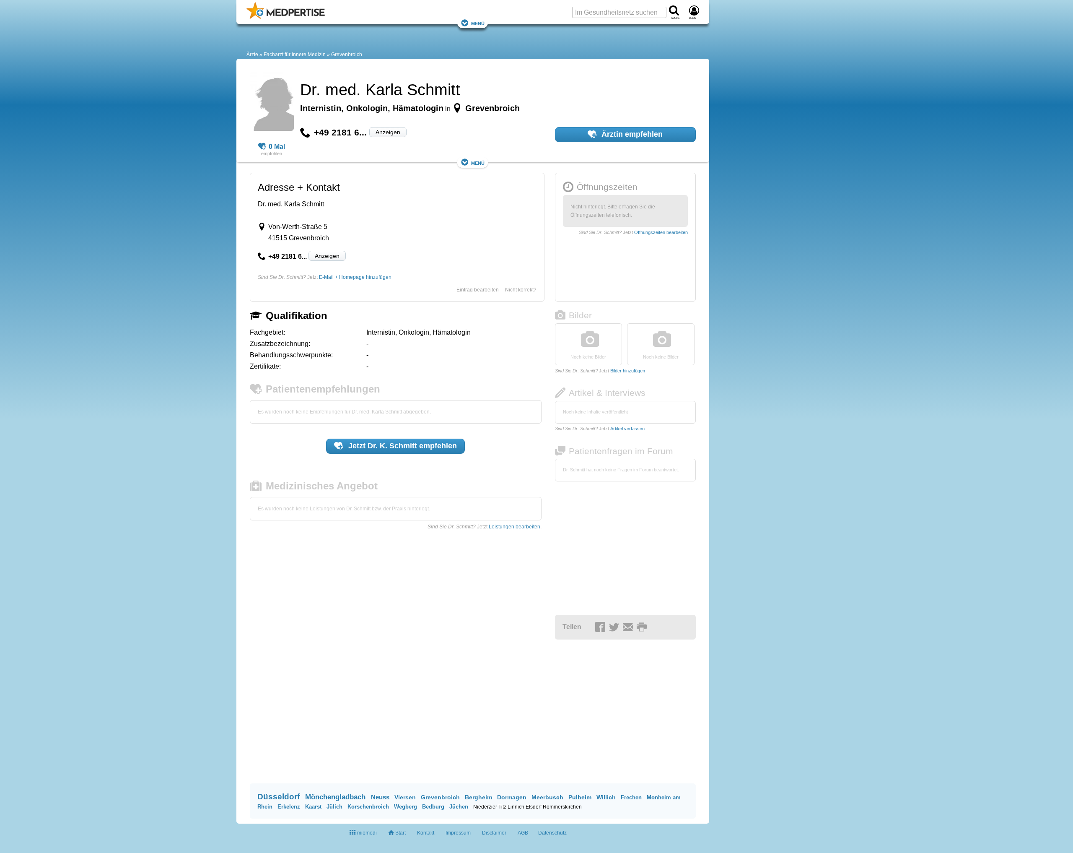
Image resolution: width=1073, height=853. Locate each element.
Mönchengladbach (335, 797)
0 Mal (277, 146)
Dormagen (511, 797)
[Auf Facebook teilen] (601, 627)
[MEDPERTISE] (285, 17)
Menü (478, 22)
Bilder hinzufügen (627, 370)
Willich (606, 797)
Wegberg (405, 807)
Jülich (334, 807)
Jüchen (458, 807)
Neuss (380, 797)
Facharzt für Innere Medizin (295, 54)
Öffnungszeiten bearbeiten (661, 232)
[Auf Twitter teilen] (615, 627)
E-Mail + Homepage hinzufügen (355, 277)
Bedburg (433, 807)
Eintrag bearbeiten (477, 290)
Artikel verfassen (627, 428)
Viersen (405, 797)
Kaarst (313, 807)
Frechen (631, 797)
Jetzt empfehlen (401, 446)
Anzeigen (388, 132)
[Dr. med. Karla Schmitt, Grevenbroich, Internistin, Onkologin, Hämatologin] (272, 102)
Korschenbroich (368, 807)
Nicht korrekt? (520, 290)
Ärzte (252, 54)
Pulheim (579, 797)
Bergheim (478, 797)
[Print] (643, 627)
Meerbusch (547, 797)
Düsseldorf (278, 796)
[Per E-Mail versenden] (629, 627)
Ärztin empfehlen (631, 134)
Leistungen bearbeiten (514, 527)
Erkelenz (288, 807)
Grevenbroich (346, 54)
